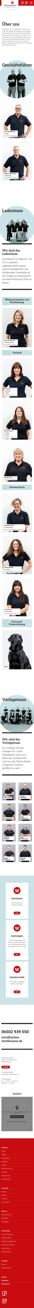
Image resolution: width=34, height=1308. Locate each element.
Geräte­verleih (5, 1231)
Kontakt (4, 1277)
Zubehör (7, 433)
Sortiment (4, 1147)
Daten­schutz (5, 1284)
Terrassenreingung (7, 1234)
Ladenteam (4, 1218)
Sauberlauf (7, 391)
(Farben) (7, 435)
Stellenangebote (6, 1268)
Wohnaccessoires (9, 342)
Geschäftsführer (6, 1215)
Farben (7, 133)
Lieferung (4, 1199)
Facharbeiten (5, 1202)
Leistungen (4, 1188)
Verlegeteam (5, 1222)
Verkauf (3, 1195)
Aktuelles (4, 1261)
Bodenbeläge (8, 175)
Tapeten (7, 393)
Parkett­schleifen (6, 1238)
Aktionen (4, 1264)
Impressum (4, 1280)
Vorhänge (7, 569)
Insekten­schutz (9, 527)
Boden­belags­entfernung (8, 1241)
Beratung (4, 1191)
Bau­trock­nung (5, 1248)
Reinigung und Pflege (7, 1245)
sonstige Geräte (6, 1252)
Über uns (4, 1211)
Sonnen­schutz (8, 611)
